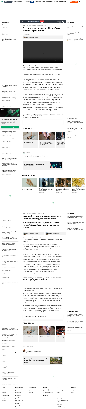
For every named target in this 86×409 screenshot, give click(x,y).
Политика (3, 27)
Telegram (35, 134)
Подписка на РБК (46, 403)
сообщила (56, 69)
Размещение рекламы (61, 406)
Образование (24, 203)
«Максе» (43, 329)
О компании (59, 401)
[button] (79, 1)
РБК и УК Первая (5, 258)
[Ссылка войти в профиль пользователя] (84, 1)
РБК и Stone (4, 367)
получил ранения (39, 79)
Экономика (4, 264)
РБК (23, 101)
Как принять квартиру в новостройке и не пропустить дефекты (62, 202)
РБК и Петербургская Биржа (7, 94)
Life (68, 27)
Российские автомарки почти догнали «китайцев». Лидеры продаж (75, 235)
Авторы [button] (24, 359)
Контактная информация (61, 403)
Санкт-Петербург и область (20, 401)
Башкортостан (18, 408)
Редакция (58, 404)
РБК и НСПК (4, 159)
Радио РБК (7, 1)
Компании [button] (32, 359)
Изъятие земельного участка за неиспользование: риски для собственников (73, 32)
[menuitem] (18, 1)
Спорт (3, 233)
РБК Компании (4, 343)
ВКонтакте (31, 401)
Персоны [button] (28, 164)
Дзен (30, 406)
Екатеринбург (18, 403)
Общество (4, 88)
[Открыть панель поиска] (82, 1)
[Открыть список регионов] (79, 1)
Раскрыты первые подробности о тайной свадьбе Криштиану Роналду (75, 25)
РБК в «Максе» (28, 141)
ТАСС (35, 311)
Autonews (69, 237)
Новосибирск (18, 404)
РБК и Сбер (74, 204)
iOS (71, 401)
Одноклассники (32, 403)
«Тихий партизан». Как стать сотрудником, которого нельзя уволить (75, 241)
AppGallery (73, 404)
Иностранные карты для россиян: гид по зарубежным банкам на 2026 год (75, 229)
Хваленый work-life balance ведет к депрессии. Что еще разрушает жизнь (75, 38)
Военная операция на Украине (29, 25)
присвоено (36, 74)
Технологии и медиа (5, 277)
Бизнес (3, 406)
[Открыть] (10, 1)
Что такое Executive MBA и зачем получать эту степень (29, 201)
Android (72, 403)
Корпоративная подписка (48, 404)
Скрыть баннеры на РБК (47, 401)
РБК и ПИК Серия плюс (6, 270)
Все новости (5, 22)
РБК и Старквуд (5, 337)
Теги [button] (24, 164)
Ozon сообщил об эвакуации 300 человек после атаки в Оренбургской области (42, 291)
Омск (16, 406)
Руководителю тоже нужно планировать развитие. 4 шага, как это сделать (46, 202)
